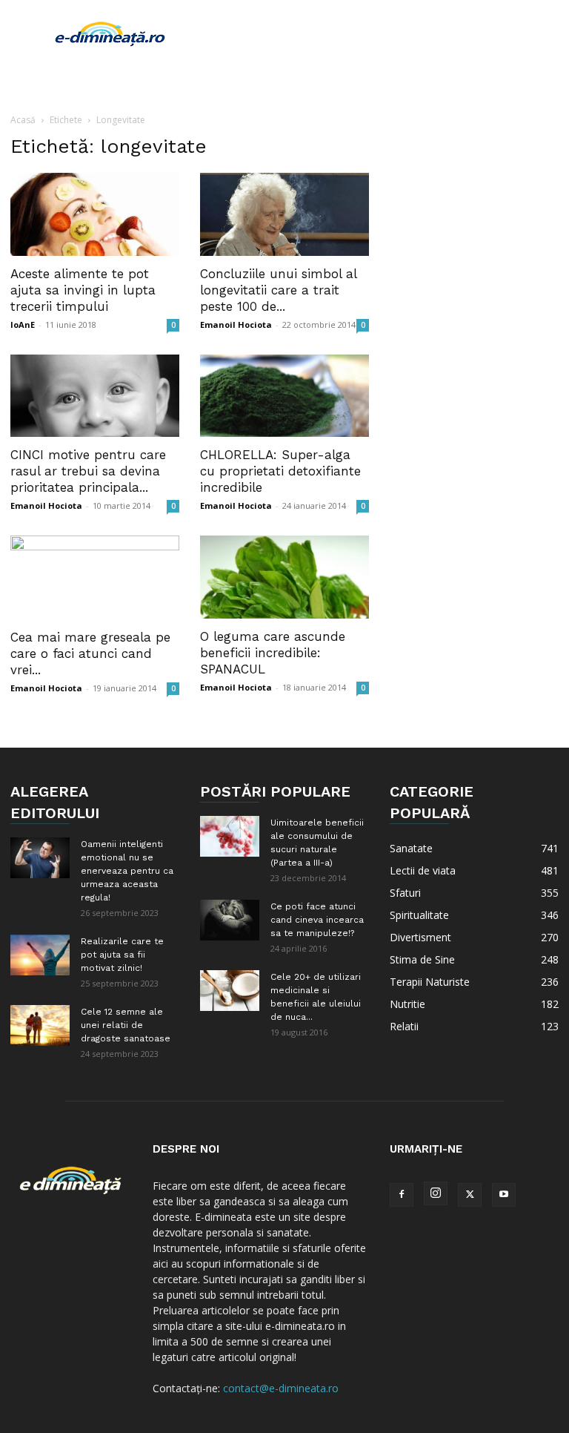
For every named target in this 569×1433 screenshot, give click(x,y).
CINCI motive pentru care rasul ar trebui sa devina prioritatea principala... (88, 471)
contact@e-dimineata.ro (281, 1388)
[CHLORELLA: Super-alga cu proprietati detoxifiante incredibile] (284, 396)
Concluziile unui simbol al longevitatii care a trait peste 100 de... (278, 290)
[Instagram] (435, 1193)
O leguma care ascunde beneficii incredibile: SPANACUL (272, 652)
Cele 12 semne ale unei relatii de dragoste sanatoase (125, 1025)
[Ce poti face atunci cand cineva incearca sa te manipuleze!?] (229, 920)
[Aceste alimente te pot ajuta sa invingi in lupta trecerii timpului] (94, 214)
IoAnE (22, 324)
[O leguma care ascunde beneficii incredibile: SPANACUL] (284, 577)
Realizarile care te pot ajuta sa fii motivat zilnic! (122, 954)
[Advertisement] (384, 32)
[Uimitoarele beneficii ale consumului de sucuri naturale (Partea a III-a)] (229, 836)
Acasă (23, 119)
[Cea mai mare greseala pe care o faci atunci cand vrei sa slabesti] (94, 577)
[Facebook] (401, 1195)
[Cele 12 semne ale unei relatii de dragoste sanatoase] (40, 1025)
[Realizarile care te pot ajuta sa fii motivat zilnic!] (40, 955)
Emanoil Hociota (236, 324)
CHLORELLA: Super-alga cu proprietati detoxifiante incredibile (280, 471)
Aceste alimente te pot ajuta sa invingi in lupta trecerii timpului (83, 290)
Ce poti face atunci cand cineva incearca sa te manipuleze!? (317, 919)
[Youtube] (504, 1195)
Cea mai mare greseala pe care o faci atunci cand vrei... (90, 653)
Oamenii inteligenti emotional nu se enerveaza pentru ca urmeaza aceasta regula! (127, 871)
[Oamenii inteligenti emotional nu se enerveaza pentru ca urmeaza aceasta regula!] (40, 857)
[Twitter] (470, 1195)
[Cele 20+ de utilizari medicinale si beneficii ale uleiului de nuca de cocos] (229, 990)
